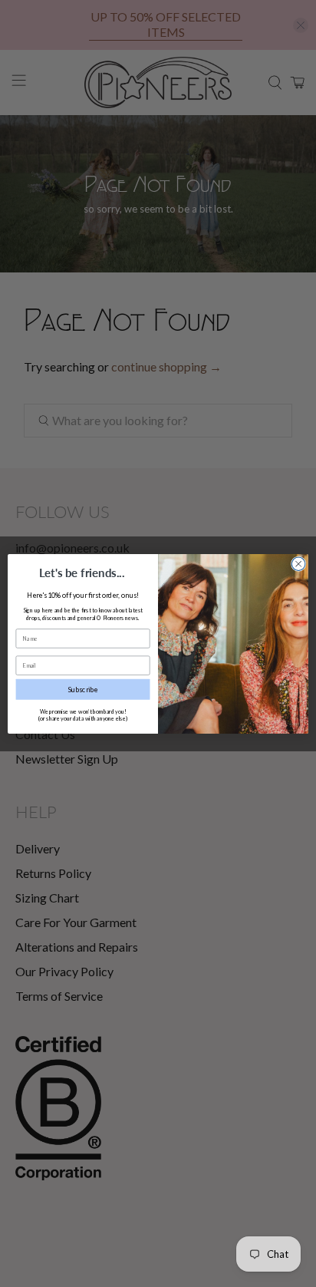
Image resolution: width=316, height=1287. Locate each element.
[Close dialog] (298, 563)
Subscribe (83, 689)
